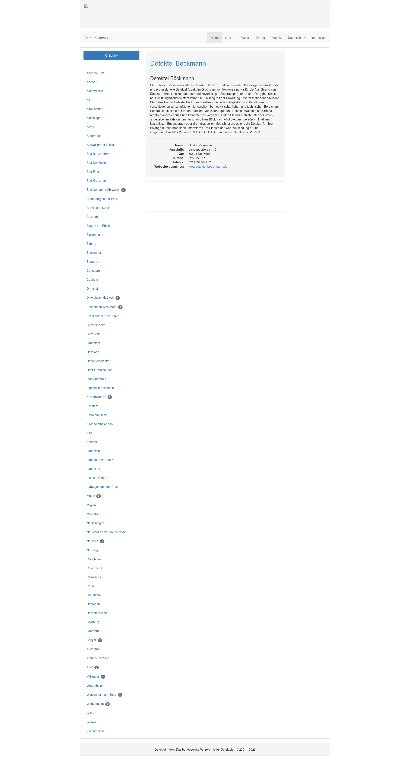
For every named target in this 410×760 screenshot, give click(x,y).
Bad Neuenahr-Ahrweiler (105, 189)
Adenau (92, 82)
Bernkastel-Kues (98, 207)
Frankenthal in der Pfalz (103, 316)
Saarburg (93, 622)
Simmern (93, 631)
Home (215, 37)
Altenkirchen (95, 109)
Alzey (90, 127)
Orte (228, 37)
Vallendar (95, 676)
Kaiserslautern (99, 397)
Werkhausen (97, 703)
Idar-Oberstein (96, 379)
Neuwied (95, 541)
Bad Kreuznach (97, 180)
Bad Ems (93, 171)
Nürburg (92, 550)
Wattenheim (95, 685)
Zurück (113, 55)
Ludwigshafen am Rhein (103, 486)
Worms (91, 722)
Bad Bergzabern (98, 153)
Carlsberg (93, 270)
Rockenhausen (97, 613)
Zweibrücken (95, 731)
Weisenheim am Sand (104, 694)
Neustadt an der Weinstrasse (106, 532)
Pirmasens (94, 577)
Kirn (89, 433)
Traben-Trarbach (98, 658)
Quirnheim (94, 595)
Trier (92, 667)
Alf (88, 100)
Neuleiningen (95, 523)
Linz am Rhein (96, 477)
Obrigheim (94, 559)
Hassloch (93, 352)
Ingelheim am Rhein (100, 388)
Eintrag (260, 37)
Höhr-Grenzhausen (100, 370)
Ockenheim (94, 568)
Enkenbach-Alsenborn (104, 307)
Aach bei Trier (96, 73)
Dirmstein (93, 288)
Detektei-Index (95, 37)
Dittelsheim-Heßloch (103, 297)
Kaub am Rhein (97, 415)
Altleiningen (94, 118)
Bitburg (91, 243)
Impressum (319, 37)
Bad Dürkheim (96, 162)
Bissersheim (95, 234)
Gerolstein (94, 334)
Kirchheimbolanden (100, 424)
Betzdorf (92, 216)
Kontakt (276, 37)
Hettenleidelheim (98, 361)
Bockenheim (95, 252)
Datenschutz (296, 37)
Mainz (93, 495)
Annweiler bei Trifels (100, 144)
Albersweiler (95, 91)
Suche (244, 37)
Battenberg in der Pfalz (102, 199)
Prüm (90, 586)
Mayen (91, 505)
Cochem (92, 279)
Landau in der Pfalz (100, 460)
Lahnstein (93, 451)
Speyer (94, 640)
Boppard (92, 261)
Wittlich (91, 713)
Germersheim (96, 325)
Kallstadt (92, 406)
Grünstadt (93, 343)
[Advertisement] (226, 13)
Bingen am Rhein (98, 225)
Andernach (94, 136)
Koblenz (92, 442)
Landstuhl (93, 469)
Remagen (93, 604)
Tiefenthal (93, 649)
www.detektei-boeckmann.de (208, 166)
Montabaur (94, 514)
